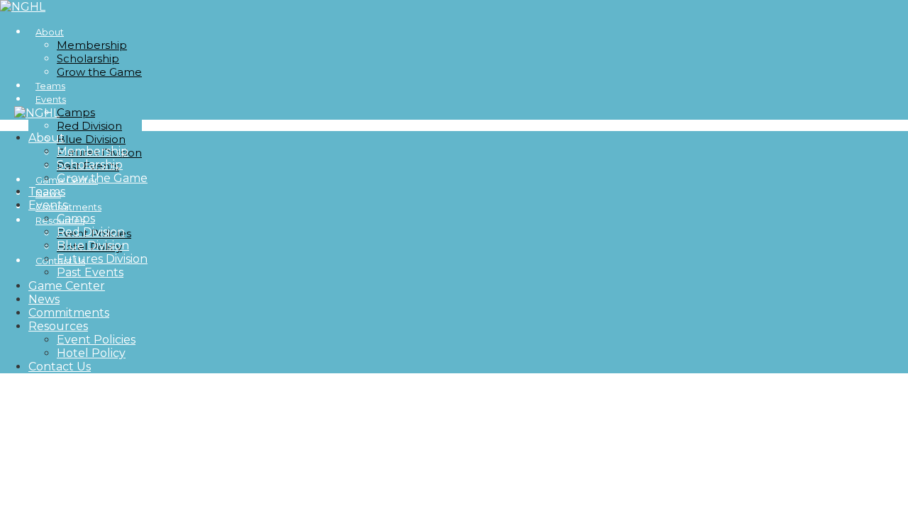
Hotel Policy (91, 353)
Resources (58, 326)
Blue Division (91, 139)
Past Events (90, 272)
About (49, 32)
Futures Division (102, 259)
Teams (46, 191)
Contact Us (59, 366)
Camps (76, 112)
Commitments (68, 312)
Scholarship (88, 58)
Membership (92, 45)
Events (50, 99)
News (44, 299)
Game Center (66, 286)
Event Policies (96, 339)
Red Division (89, 125)
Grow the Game (99, 72)
